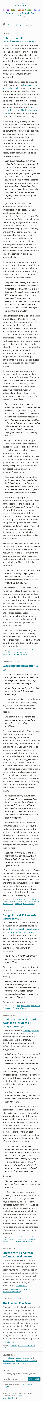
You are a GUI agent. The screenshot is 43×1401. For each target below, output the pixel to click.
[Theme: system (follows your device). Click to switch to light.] (16, 1398)
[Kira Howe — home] (21, 5)
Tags (8, 13)
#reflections (8, 904)
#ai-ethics (35, 1006)
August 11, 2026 (11, 661)
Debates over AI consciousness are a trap (19, 39)
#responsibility (9, 654)
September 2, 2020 (12, 1299)
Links (21, 10)
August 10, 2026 (11, 911)
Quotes (29, 10)
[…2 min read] (21, 1286)
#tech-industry (23, 654)
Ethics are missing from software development (18, 1254)
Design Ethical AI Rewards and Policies (19, 916)
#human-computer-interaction (14, 901)
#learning (24, 1008)
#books (14, 1345)
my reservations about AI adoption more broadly (20, 110)
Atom (4, 1398)
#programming (33, 1239)
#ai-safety (7, 652)
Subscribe (34, 1379)
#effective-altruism (26, 1345)
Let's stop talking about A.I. (20, 666)
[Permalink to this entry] (12, 650)
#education (7, 1008)
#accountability (23, 650)
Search (25, 13)
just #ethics (26, 1384)
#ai (33, 650)
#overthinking (33, 901)
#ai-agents (25, 1006)
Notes (13, 10)
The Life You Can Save (17, 1303)
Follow (21, 16)
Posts (6, 10)
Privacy (19, 1395)
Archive (16, 13)
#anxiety (24, 899)
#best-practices (18, 1289)
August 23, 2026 (11, 34)
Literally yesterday (31, 1030)
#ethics (16, 652)
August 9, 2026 (10, 1015)
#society (18, 904)
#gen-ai (23, 652)
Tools (37, 10)
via (36, 42)
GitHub (10, 1398)
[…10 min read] (9, 1342)
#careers (24, 1237)
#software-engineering (24, 1241)
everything (7, 1387)
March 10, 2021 (10, 1248)
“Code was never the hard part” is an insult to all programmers (19, 1023)
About (34, 13)
